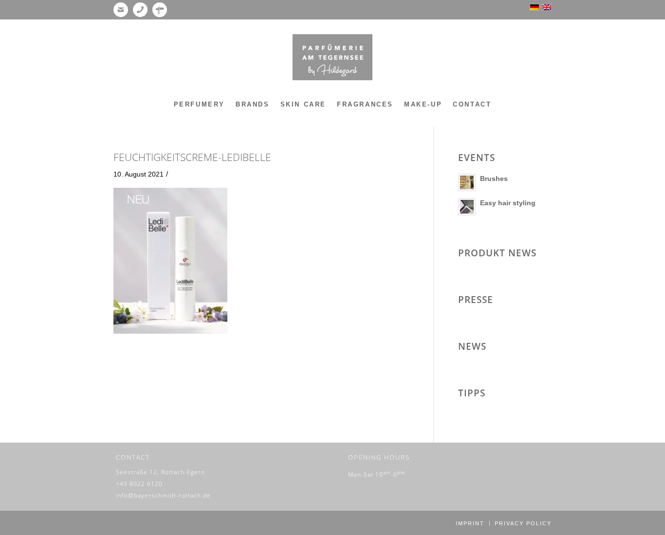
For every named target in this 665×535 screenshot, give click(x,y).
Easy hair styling (508, 203)
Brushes (494, 178)
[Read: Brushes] (467, 182)
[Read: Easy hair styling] (467, 206)
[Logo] (332, 57)
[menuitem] (199, 104)
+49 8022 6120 (139, 484)
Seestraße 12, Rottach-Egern (160, 472)
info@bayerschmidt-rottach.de (163, 495)
